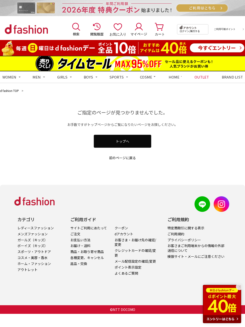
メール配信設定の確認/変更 (135, 261)
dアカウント (124, 233)
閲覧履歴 (97, 34)
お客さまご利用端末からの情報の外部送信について (195, 248)
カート (160, 34)
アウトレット (27, 269)
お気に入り (118, 34)
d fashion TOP (9, 91)
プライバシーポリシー (184, 239)
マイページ (138, 34)
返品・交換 (78, 263)
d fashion (26, 29)
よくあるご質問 (126, 273)
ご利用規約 (175, 233)
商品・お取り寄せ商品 (87, 251)
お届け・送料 (80, 245)
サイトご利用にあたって (88, 228)
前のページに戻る (122, 157)
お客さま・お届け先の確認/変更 (135, 242)
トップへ (122, 141)
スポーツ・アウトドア (34, 251)
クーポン (121, 228)
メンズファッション (32, 233)
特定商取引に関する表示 (185, 228)
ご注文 (75, 233)
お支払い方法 (80, 239)
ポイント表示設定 (128, 267)
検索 (76, 34)
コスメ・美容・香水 (32, 257)
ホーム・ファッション (34, 263)
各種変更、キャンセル (87, 257)
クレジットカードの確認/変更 (135, 253)
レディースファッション (35, 228)
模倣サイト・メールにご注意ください (195, 256)
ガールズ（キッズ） (32, 239)
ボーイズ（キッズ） (32, 245)
